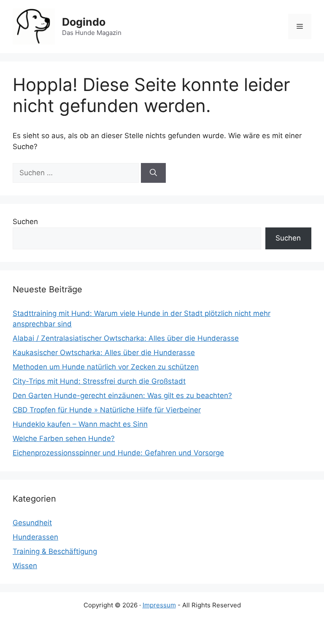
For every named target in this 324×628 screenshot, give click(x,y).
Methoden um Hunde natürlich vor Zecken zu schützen (106, 367)
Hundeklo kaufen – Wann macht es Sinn (80, 424)
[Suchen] (153, 173)
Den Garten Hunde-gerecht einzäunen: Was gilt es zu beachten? (122, 395)
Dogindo (83, 22)
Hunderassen (35, 537)
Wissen (25, 565)
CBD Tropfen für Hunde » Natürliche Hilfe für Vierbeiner (107, 410)
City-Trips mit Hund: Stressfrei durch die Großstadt (99, 381)
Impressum (159, 605)
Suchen (25, 221)
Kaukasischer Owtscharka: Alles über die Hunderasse (104, 352)
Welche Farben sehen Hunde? (64, 438)
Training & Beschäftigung (55, 551)
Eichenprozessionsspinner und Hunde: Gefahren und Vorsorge (118, 453)
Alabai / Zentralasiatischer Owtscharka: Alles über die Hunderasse (126, 338)
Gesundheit (32, 522)
